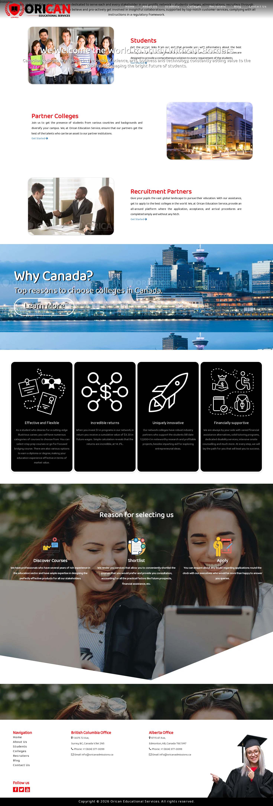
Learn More (44, 306)
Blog (237, 7)
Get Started (39, 138)
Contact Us (257, 7)
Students (172, 7)
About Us (150, 7)
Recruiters (217, 7)
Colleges (194, 7)
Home (129, 7)
